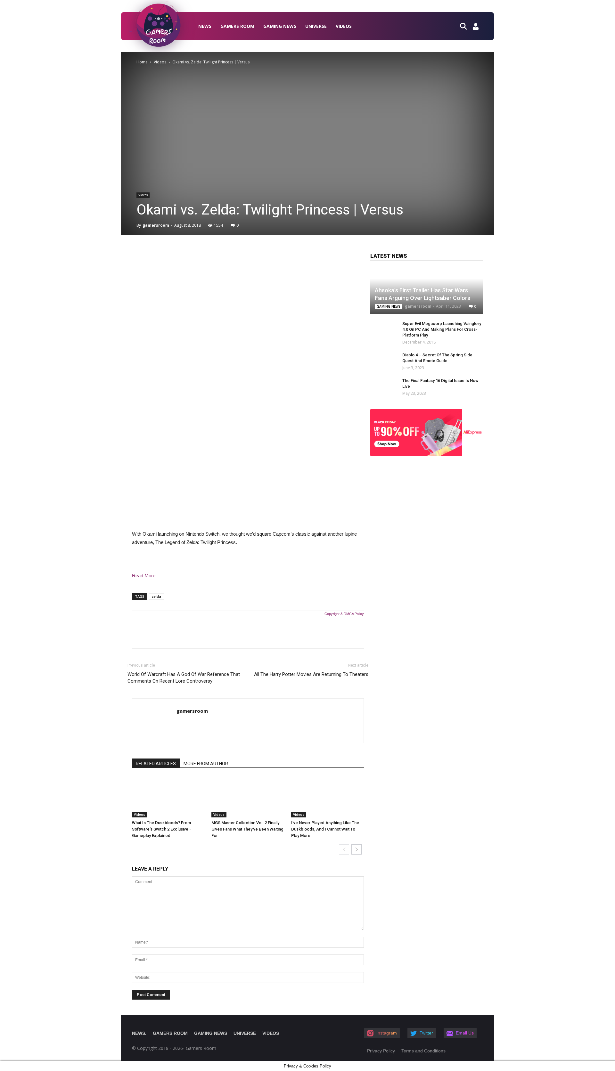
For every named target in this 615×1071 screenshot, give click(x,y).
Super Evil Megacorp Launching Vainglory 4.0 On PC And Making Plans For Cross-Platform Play (441, 329)
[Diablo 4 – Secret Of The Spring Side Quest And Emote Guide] (380, 361)
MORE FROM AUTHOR (206, 763)
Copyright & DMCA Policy (344, 614)
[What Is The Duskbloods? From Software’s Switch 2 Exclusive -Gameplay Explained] (168, 797)
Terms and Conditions (423, 1050)
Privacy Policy (381, 1050)
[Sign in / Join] (475, 28)
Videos (344, 26)
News (204, 26)
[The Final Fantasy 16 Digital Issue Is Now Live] (380, 386)
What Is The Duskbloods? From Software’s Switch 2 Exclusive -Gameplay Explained (161, 829)
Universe (316, 26)
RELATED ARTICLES (156, 763)
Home (142, 62)
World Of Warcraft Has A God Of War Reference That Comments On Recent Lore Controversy (183, 677)
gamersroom (156, 225)
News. (139, 1033)
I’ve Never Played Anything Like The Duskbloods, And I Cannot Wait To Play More (325, 829)
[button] (466, 26)
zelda (156, 596)
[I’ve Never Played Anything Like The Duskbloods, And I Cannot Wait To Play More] (327, 797)
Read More (143, 575)
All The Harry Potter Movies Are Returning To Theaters (311, 674)
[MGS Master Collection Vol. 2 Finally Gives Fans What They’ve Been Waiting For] (247, 797)
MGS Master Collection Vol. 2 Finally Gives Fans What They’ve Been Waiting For (247, 829)
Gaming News (279, 26)
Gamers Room (237, 26)
